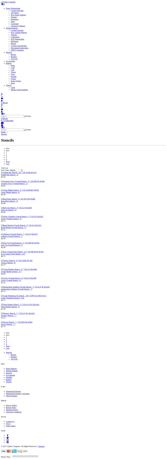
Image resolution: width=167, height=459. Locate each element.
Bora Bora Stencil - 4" (9, 201)
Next (8, 162)
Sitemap (41, 446)
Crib (12, 70)
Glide (13, 88)
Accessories (10, 61)
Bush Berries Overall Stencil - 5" (13, 228)
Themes (14, 17)
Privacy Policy (11, 405)
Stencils (9, 52)
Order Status (11, 426)
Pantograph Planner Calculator (17, 394)
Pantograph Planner (13, 391)
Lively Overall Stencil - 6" (11, 280)
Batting (8, 63)
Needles (9, 377)
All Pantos (15, 13)
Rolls (13, 66)
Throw (13, 72)
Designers (14, 19)
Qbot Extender (11, 396)
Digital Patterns (12, 28)
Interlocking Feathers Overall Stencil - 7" (17, 289)
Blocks (13, 44)
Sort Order (5, 170)
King (13, 83)
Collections (15, 37)
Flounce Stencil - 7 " (9, 316)
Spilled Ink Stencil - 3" (10, 175)
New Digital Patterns (19, 33)
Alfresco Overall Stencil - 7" (12, 236)
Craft (13, 68)
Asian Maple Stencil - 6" (10, 192)
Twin (13, 74)
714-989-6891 (8, 121)
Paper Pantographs (13, 8)
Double (14, 77)
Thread (8, 85)
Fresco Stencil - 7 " (8, 324)
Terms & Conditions (14, 412)
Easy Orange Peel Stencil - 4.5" (13, 254)
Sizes (13, 22)
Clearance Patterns (18, 26)
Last (7, 164)
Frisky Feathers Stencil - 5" (11, 219)
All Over (14, 59)
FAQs (8, 424)
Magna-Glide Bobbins (19, 90)
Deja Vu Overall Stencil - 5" (12, 245)
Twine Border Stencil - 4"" (11, 272)
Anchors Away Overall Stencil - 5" (14, 183)
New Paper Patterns (18, 15)
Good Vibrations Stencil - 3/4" (12, 298)
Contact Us (10, 421)
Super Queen (16, 81)
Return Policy (11, 408)
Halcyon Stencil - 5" (9, 210)
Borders (14, 57)
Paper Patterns (11, 369)
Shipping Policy (12, 410)
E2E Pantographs (17, 39)
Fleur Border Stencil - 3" (10, 307)
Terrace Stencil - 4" (8, 263)
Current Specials (17, 11)
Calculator (15, 24)
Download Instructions (19, 48)
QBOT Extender (17, 50)
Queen (13, 79)
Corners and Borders (19, 46)
